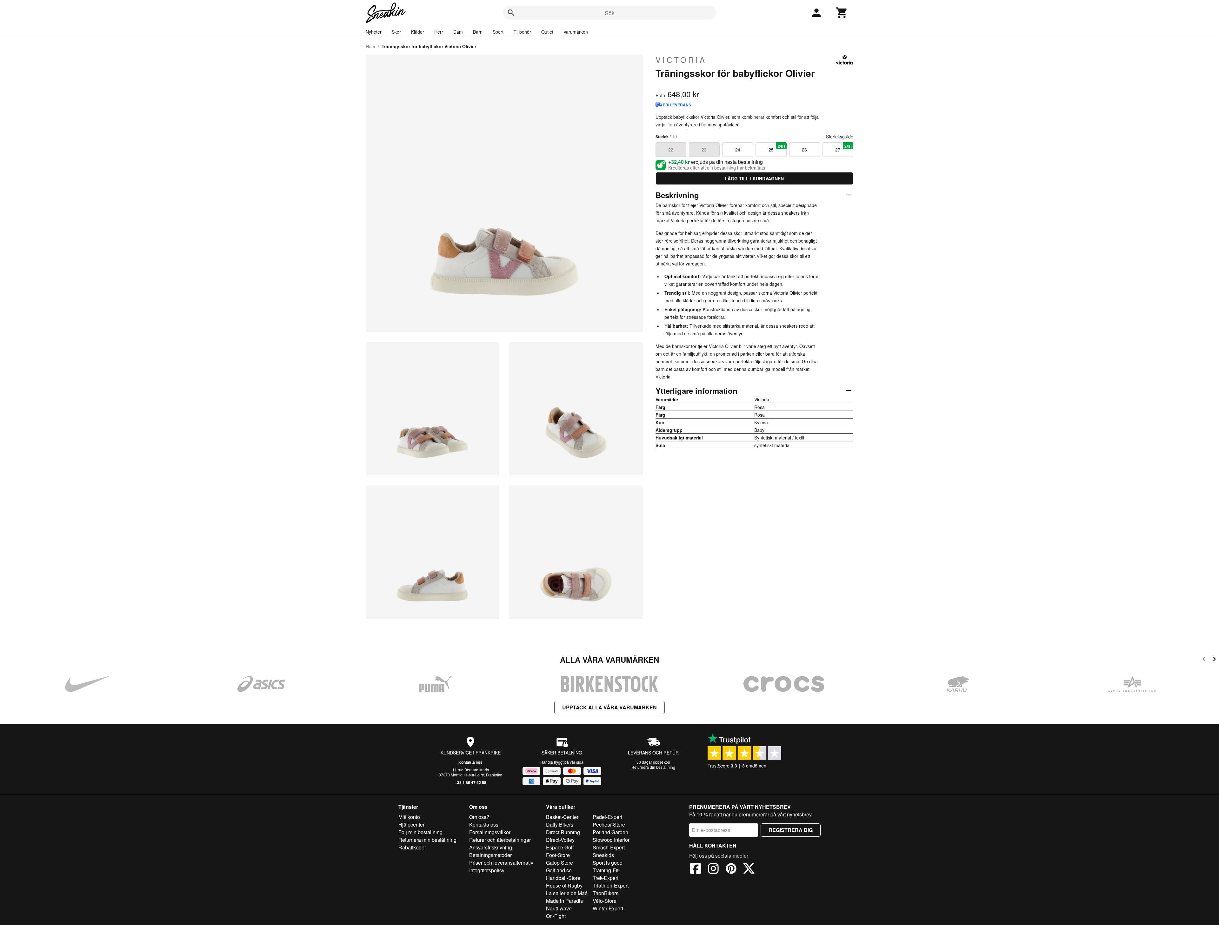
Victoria (681, 60)
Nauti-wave (559, 908)
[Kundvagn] (842, 12)
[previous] (1204, 660)
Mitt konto (409, 817)
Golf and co (559, 870)
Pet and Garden (610, 832)
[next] (1214, 660)
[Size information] (675, 136)
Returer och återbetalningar (500, 839)
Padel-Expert (607, 817)
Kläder (417, 32)
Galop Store (559, 862)
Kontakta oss (470, 762)
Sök (610, 13)
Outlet (547, 32)
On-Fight (556, 916)
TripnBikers (605, 893)
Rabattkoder (412, 847)
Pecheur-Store (609, 824)
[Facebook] (695, 869)
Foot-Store (558, 855)
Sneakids (603, 855)
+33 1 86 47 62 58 (470, 782)
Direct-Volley (560, 839)
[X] (749, 869)
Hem (370, 46)
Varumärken (575, 32)
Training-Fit (605, 870)
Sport (498, 32)
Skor (396, 32)
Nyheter (374, 32)
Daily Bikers (559, 824)
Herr (438, 32)
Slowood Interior (611, 839)
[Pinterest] (731, 869)
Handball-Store (563, 877)
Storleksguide (839, 136)
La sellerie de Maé (567, 893)
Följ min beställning (420, 832)
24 (737, 149)
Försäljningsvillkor (489, 832)
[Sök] (511, 13)
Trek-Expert (605, 877)
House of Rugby (564, 885)
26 (804, 149)
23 (704, 149)
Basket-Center (562, 817)
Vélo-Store (604, 900)
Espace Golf (560, 847)
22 (670, 149)
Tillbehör (522, 32)
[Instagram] (713, 869)
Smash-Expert (609, 847)
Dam (458, 32)
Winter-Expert (608, 908)
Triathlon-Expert (611, 885)
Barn (478, 32)
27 (843, 148)
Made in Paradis (564, 900)
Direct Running (563, 832)
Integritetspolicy (486, 870)
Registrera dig (791, 830)
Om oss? (479, 817)
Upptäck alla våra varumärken (609, 707)
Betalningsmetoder (490, 855)
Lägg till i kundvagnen (754, 178)
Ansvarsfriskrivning (490, 847)
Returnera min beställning (427, 839)
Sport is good (608, 862)
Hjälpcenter (411, 824)
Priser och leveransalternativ (501, 862)
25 (777, 148)
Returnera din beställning (653, 767)
